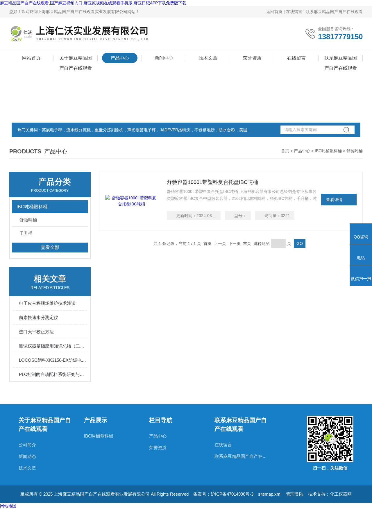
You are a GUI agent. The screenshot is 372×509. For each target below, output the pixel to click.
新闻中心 (164, 57)
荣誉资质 (252, 57)
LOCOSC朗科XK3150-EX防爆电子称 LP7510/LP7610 (53, 360)
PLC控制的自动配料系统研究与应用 (53, 374)
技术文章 (208, 57)
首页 (285, 150)
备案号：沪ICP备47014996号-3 (223, 494)
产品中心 (119, 57)
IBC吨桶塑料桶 (328, 150)
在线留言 (294, 11)
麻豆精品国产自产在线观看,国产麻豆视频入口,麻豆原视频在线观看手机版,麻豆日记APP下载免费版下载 (93, 3)
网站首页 (31, 57)
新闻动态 (27, 456)
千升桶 (26, 233)
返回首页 (274, 11)
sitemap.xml (269, 494)
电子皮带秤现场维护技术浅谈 (47, 303)
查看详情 (334, 199)
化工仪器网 (341, 494)
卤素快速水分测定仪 (38, 317)
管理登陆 (294, 494)
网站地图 (8, 505)
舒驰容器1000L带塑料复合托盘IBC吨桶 (212, 182)
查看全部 (50, 247)
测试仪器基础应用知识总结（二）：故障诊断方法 (53, 345)
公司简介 (27, 444)
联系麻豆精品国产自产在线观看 (334, 11)
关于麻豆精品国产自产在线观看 (75, 59)
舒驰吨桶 (28, 219)
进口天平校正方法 (36, 331)
